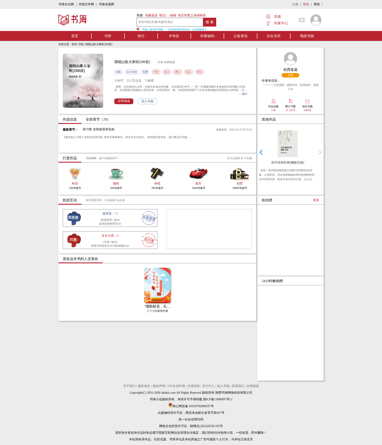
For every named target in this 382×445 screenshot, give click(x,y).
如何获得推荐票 (108, 223)
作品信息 (70, 119)
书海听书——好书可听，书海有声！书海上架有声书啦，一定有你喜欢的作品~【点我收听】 (151, 29)
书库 (107, 36)
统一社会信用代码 (191, 419)
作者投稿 (193, 386)
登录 (306, 4)
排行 (141, 36)
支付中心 (208, 386)
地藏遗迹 (150, 15)
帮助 (317, 4)
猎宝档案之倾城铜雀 (192, 15)
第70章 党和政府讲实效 (99, 129)
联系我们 (238, 386)
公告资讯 (240, 36)
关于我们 (129, 386)
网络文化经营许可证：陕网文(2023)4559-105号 (191, 426)
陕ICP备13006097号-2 (217, 399)
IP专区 (174, 36)
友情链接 (253, 386)
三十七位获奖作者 (157, 310)
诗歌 (81, 44)
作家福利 (207, 36)
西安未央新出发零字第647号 (205, 412)
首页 (74, 36)
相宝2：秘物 (167, 15)
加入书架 (147, 101)
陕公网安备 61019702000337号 (193, 406)
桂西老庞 (290, 69)
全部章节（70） (98, 119)
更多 (316, 200)
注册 (295, 4)
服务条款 (144, 386)
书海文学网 (86, 4)
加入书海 (223, 386)
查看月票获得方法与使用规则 (108, 245)
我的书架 (307, 36)
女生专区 (274, 36)
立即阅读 (124, 101)
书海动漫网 (106, 4)
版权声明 (159, 386)
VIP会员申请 (176, 386)
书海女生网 (66, 4)
